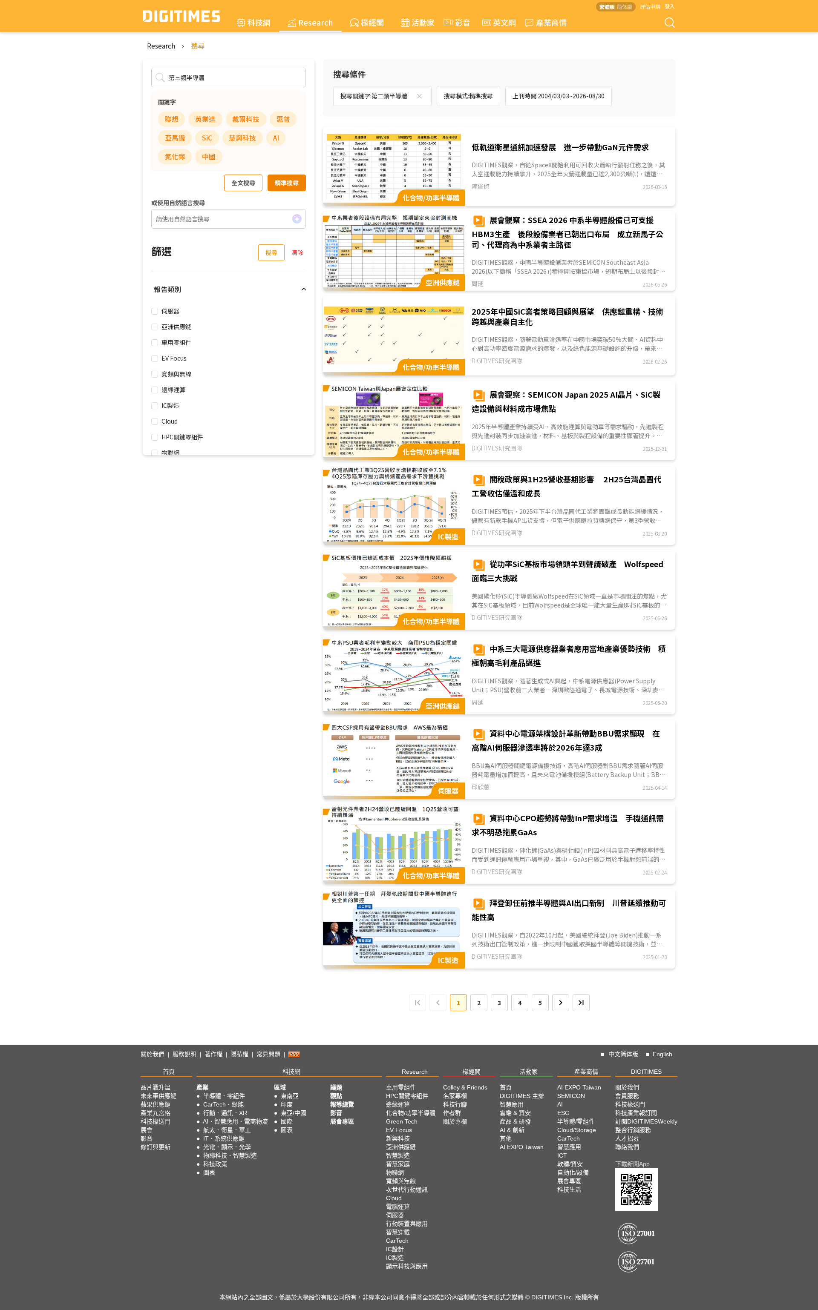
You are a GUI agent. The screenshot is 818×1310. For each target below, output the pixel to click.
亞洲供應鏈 (176, 326)
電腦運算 (398, 1206)
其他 (506, 1138)
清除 (297, 252)
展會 (147, 1130)
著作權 (213, 1054)
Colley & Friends (465, 1087)
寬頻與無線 (176, 374)
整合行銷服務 (633, 1130)
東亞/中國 (293, 1112)
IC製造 (170, 405)
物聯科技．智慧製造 (230, 1155)
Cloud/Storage (576, 1130)
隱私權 (239, 1054)
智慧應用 (512, 1104)
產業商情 (551, 22)
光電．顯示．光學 (227, 1147)
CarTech (397, 1240)
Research (315, 22)
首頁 (169, 1071)
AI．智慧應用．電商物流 (235, 1121)
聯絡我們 (627, 1147)
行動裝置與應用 (407, 1223)
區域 (280, 1087)
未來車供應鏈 (158, 1095)
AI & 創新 (512, 1130)
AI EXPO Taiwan (522, 1147)
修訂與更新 (155, 1147)
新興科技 (398, 1138)
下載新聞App (632, 1164)
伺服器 (170, 311)
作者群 (452, 1112)
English (662, 1054)
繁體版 (607, 6)
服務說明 (184, 1054)
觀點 (336, 1095)
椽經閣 (372, 22)
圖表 (209, 1172)
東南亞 (290, 1095)
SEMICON (571, 1095)
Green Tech (402, 1121)
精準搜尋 (287, 182)
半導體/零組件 (576, 1121)
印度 (287, 1104)
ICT (562, 1155)
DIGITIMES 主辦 (522, 1095)
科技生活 (569, 1189)
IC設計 (395, 1249)
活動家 (423, 22)
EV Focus (174, 358)
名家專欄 (455, 1095)
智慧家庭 (398, 1164)
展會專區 (342, 1121)
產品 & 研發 (515, 1121)
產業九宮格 (155, 1112)
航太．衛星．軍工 (227, 1130)
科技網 (259, 22)
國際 (287, 1121)
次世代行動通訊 (407, 1189)
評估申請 (650, 6)
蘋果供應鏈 (155, 1104)
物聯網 (170, 452)
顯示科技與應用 (407, 1266)
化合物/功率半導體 (410, 1112)
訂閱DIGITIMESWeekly (646, 1121)
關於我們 (152, 1054)
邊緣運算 (173, 389)
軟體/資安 (570, 1164)
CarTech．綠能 (223, 1104)
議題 (336, 1087)
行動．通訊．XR (225, 1112)
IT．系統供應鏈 (224, 1138)
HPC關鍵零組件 (182, 437)
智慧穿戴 (398, 1232)
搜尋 (197, 45)
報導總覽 (342, 1104)
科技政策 (215, 1164)
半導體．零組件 (224, 1095)
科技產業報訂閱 (636, 1112)
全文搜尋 (243, 182)
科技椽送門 (155, 1121)
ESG (563, 1112)
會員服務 (627, 1095)
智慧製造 (398, 1155)
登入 (670, 6)
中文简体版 (623, 1054)
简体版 (624, 6)
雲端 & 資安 (515, 1112)
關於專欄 (455, 1121)
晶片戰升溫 (155, 1087)
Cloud (169, 421)
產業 (202, 1087)
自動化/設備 (573, 1172)
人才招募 (627, 1138)
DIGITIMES (646, 1071)
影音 (459, 22)
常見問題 (268, 1054)
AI (560, 1104)
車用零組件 (176, 342)
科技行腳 (455, 1104)
